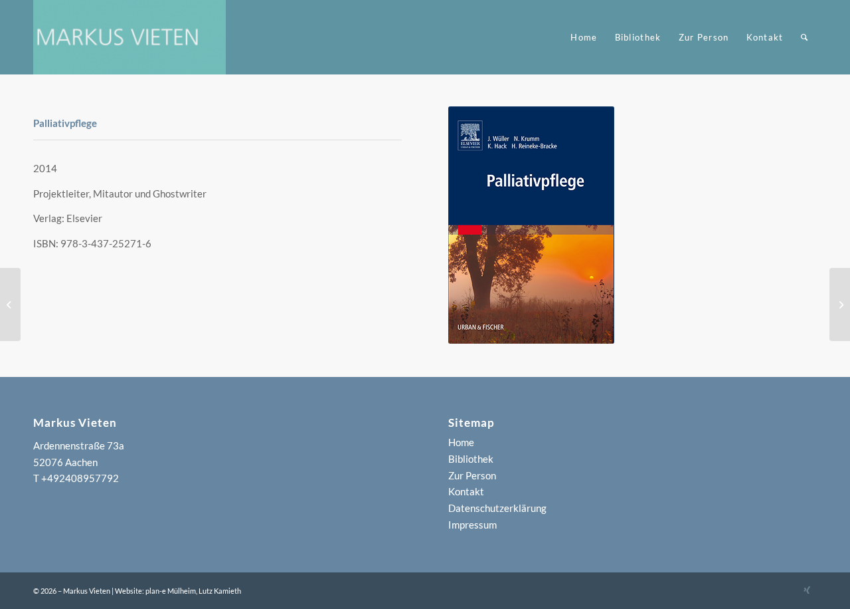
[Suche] (804, 37)
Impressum (472, 525)
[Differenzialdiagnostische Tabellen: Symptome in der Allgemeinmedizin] (10, 304)
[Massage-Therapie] (839, 304)
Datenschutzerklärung (497, 508)
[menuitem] (584, 37)
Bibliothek (470, 459)
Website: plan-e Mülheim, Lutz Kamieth (178, 590)
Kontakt (466, 491)
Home (461, 442)
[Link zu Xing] (807, 590)
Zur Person (472, 475)
